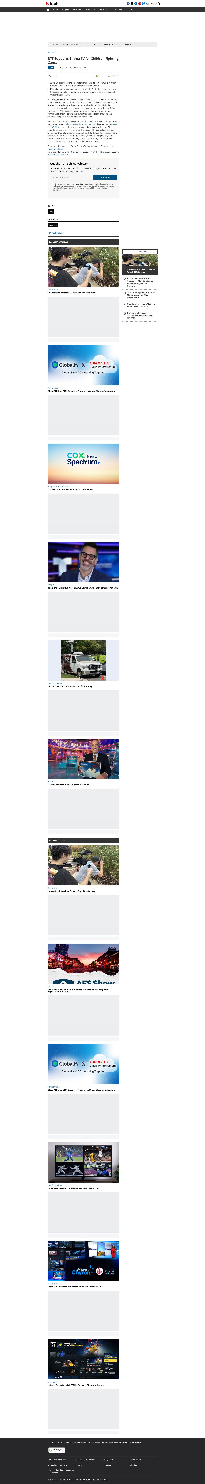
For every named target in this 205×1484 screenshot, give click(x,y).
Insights (65, 9)
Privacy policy (107, 1460)
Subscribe (117, 9)
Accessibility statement (57, 1465)
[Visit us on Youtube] (139, 3)
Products (77, 9)
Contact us (106, 1465)
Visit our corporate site (131, 1442)
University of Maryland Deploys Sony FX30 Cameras (141, 270)
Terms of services (81, 184)
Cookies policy (135, 1460)
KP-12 (114, 124)
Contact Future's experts (85, 1460)
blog (51, 211)
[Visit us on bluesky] (143, 3)
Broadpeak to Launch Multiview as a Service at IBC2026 (141, 305)
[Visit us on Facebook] (128, 3)
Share (54, 76)
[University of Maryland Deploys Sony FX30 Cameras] (140, 264)
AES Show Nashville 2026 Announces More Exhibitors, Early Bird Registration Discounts (140, 282)
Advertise (133, 1465)
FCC (95, 44)
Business (51, 52)
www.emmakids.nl (56, 149)
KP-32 (54, 127)
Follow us (102, 76)
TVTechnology (62, 67)
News (55, 9)
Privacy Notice (60, 186)
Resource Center (101, 9)
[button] (155, 3)
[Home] (48, 9)
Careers (78, 1465)
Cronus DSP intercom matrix (81, 124)
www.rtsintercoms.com (58, 154)
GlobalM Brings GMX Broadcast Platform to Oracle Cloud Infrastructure (141, 295)
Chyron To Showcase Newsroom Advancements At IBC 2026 (140, 315)
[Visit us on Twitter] (132, 3)
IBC (85, 44)
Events (88, 9)
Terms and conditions (57, 1460)
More (128, 9)
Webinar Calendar (111, 44)
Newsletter (114, 76)
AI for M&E (129, 44)
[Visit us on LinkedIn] (135, 3)
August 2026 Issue (70, 44)
